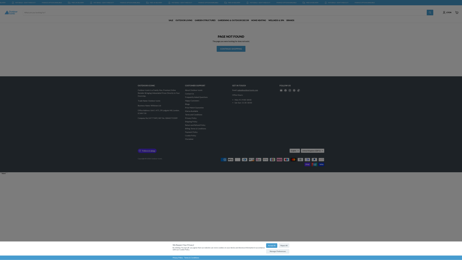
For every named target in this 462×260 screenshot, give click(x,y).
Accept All (271, 246)
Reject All (283, 246)
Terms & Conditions (191, 258)
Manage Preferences (278, 251)
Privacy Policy (178, 258)
